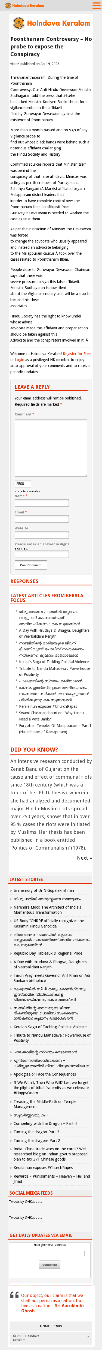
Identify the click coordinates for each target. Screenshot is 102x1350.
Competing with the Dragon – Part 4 (45, 1123)
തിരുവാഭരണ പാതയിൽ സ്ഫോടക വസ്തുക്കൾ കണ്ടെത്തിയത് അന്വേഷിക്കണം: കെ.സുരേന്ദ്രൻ (49, 618)
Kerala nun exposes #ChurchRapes (48, 706)
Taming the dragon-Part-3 (36, 1132)
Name (21, 496)
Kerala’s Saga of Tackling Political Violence (54, 662)
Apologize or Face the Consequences (45, 1074)
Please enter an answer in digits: (42, 544)
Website (21, 528)
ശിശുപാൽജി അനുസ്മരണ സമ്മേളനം (47, 899)
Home (45, 1326)
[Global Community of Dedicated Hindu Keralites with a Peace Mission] (51, 28)
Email (21, 512)
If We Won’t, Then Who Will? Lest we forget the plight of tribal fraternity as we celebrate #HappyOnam (51, 1087)
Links (57, 1326)
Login (19, 360)
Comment (24, 414)
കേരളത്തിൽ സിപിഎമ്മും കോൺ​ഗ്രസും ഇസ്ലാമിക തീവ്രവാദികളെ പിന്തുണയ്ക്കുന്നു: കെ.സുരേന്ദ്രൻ (50, 994)
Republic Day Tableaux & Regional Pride (48, 953)
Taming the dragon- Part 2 (37, 1140)
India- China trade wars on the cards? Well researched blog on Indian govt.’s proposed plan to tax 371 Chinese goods (51, 1154)
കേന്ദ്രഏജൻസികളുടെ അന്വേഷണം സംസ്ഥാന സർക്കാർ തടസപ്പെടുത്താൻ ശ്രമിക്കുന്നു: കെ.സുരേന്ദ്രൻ (54, 694)
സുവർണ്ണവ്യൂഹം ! (31, 1115)
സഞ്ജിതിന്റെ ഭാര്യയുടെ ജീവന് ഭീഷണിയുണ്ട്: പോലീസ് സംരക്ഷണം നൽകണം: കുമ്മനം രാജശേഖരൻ (51, 649)
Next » (84, 858)
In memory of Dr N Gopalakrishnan (44, 890)
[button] (96, 5)
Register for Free (77, 354)
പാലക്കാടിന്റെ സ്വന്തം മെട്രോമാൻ (50, 681)
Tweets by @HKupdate (25, 1202)
